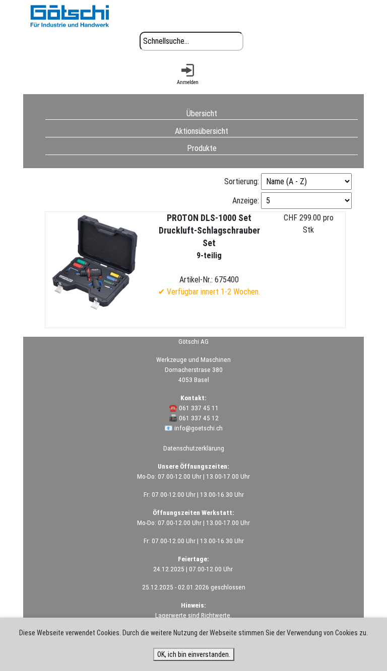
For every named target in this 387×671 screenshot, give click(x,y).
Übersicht (201, 113)
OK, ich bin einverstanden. (193, 654)
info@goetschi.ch (198, 428)
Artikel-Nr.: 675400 (209, 254)
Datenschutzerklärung (193, 448)
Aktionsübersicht (201, 130)
